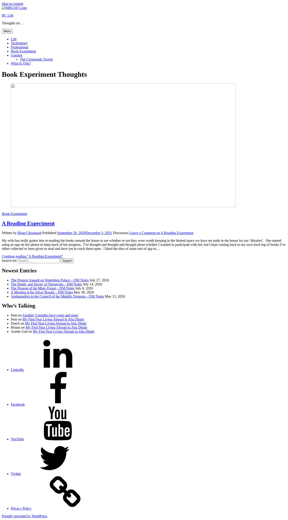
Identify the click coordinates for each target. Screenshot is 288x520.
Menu (7, 31)
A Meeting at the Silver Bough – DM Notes (42, 292)
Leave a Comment (161, 233)
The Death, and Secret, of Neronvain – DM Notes (46, 284)
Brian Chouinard (29, 233)
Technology (19, 43)
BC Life (8, 15)
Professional (19, 47)
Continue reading (32, 256)
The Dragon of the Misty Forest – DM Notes (42, 288)
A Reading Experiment (28, 223)
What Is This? (21, 63)
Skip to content (12, 4)
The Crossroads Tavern (36, 59)
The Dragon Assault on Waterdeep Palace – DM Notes (50, 280)
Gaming (16, 55)
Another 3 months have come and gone (50, 315)
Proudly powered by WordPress (24, 516)
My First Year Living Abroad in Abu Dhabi (53, 319)
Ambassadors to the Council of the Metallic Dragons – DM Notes (57, 296)
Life (14, 39)
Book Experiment (23, 51)
